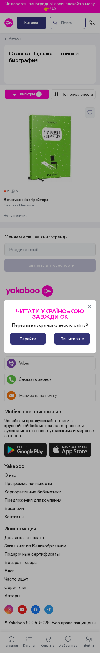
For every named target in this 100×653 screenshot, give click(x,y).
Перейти (28, 339)
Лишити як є (72, 339)
